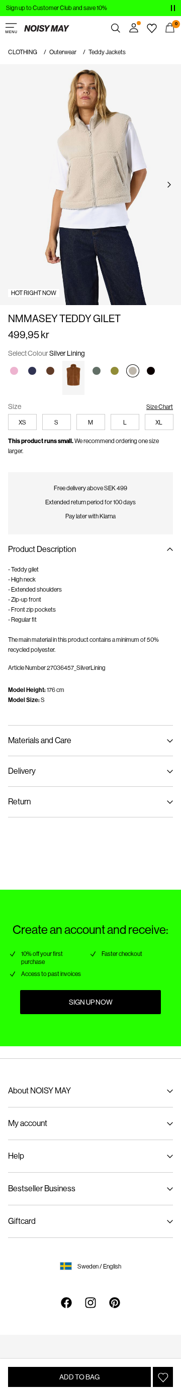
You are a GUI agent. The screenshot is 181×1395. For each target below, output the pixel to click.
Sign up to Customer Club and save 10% (56, 8)
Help (16, 1156)
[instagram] (90, 1303)
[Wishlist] (152, 28)
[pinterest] (115, 1303)
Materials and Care (39, 740)
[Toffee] (73, 378)
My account (27, 1123)
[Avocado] (115, 371)
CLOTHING (22, 52)
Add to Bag (79, 1377)
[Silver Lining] (133, 371)
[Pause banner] (173, 8)
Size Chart (159, 406)
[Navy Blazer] (32, 371)
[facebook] (66, 1303)
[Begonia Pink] (14, 371)
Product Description (42, 549)
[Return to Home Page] (46, 28)
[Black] (151, 371)
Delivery (22, 771)
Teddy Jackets (107, 52)
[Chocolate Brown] (50, 371)
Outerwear (62, 52)
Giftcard (22, 1221)
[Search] (116, 28)
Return (19, 801)
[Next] (169, 185)
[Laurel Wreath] (96, 371)
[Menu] (11, 28)
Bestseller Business (41, 1188)
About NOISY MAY (39, 1090)
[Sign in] (134, 28)
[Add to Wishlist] (163, 1377)
